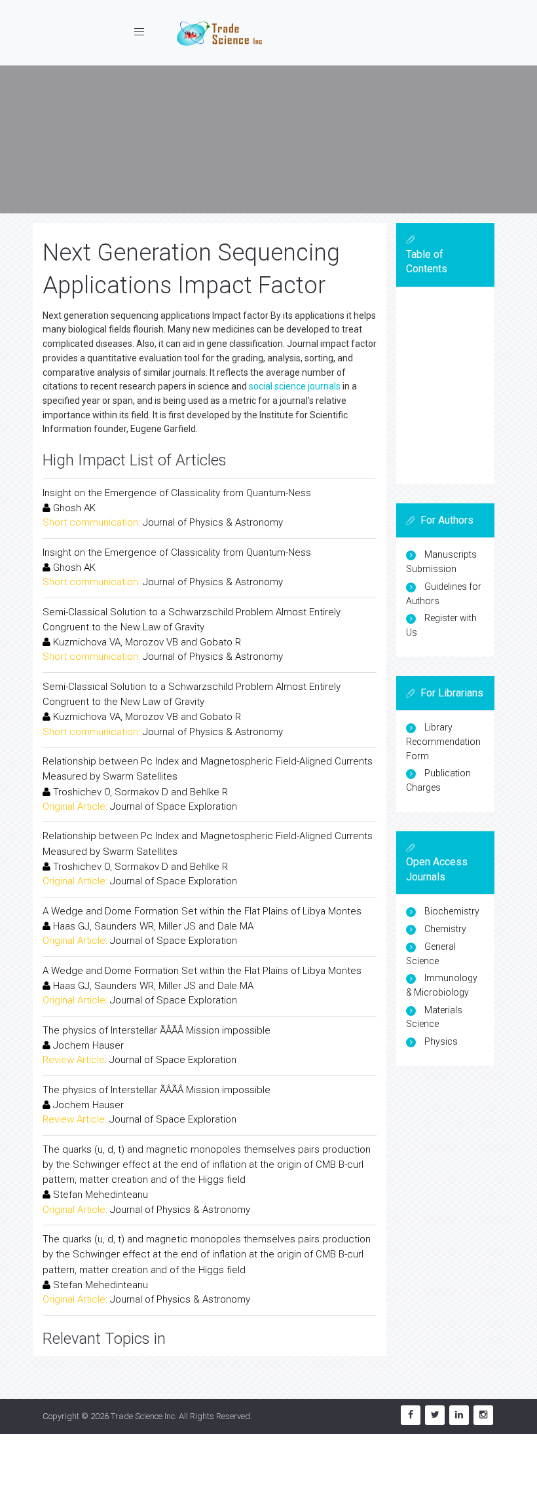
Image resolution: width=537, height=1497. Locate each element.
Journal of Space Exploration (173, 806)
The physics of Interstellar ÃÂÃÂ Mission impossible (156, 1030)
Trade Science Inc (143, 1416)
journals (324, 386)
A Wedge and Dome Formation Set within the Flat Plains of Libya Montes (202, 911)
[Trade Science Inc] (219, 32)
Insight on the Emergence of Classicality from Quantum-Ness (177, 493)
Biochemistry (451, 911)
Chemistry (445, 929)
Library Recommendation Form (443, 741)
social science (277, 386)
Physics (441, 1041)
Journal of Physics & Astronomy (213, 522)
